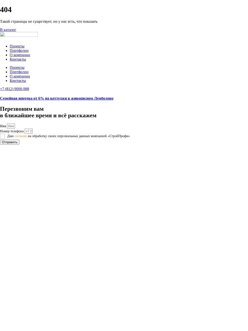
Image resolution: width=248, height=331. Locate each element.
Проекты (17, 46)
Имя (3, 126)
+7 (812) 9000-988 (14, 89)
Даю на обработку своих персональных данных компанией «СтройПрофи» (68, 136)
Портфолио (19, 50)
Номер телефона (12, 131)
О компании (20, 55)
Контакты (18, 59)
